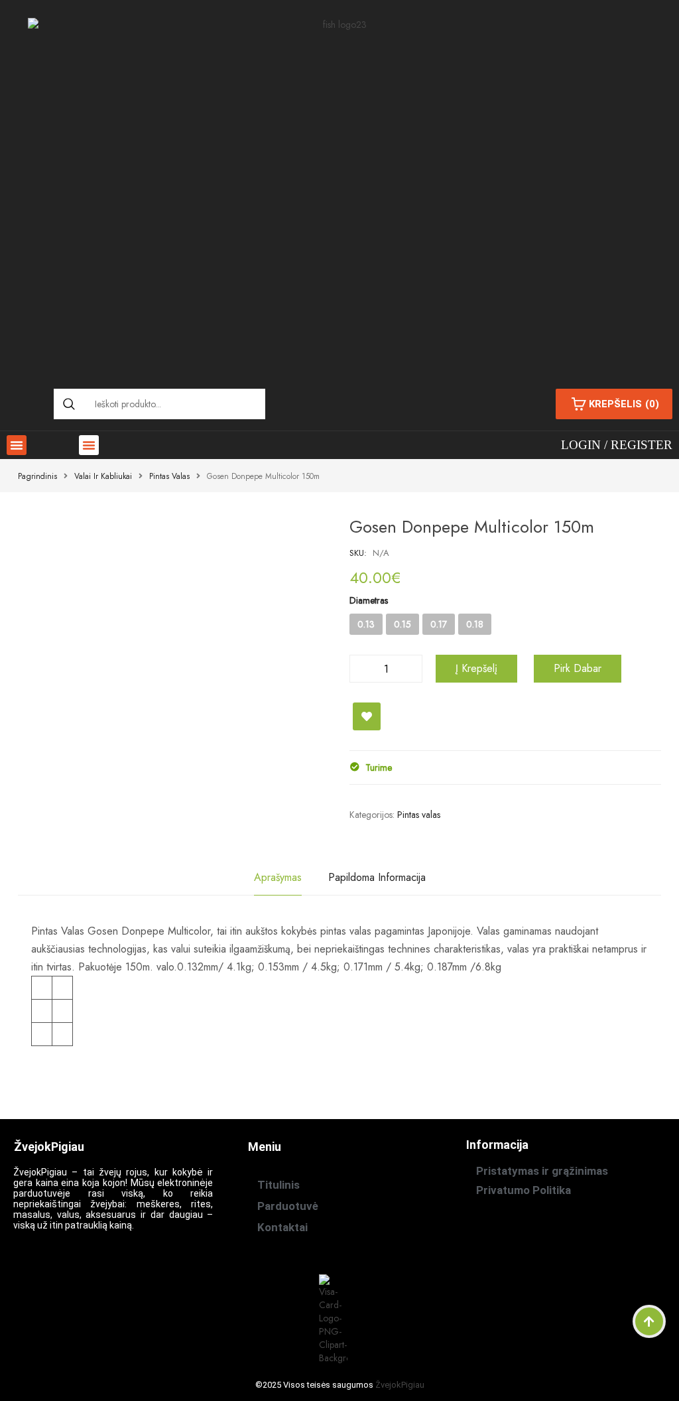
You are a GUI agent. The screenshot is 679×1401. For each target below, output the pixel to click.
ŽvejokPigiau (399, 1385)
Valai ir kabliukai (103, 476)
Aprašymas (278, 877)
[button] (17, 445)
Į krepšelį (476, 668)
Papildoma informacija (377, 877)
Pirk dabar (577, 668)
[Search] (69, 404)
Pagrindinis (37, 476)
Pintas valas (169, 476)
